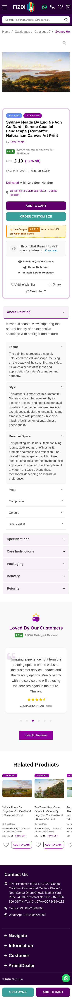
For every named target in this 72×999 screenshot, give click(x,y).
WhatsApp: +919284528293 (27, 914)
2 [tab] (27, 721)
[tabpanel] (36, 680)
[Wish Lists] (60, 7)
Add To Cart (22, 844)
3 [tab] (33, 721)
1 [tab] (21, 721)
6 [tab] (51, 721)
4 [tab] (39, 721)
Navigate (18, 935)
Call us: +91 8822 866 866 (26, 908)
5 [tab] (45, 721)
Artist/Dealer (21, 965)
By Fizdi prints (8, 824)
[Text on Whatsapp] (44, 7)
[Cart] (68, 7)
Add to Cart (36, 205)
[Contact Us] (53, 7)
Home (6, 31)
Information (21, 945)
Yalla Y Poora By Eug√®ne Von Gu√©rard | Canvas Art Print (16, 811)
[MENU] (4, 7)
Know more (51, 250)
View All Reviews (36, 735)
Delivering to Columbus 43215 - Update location (33, 192)
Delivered (12, 182)
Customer (19, 955)
